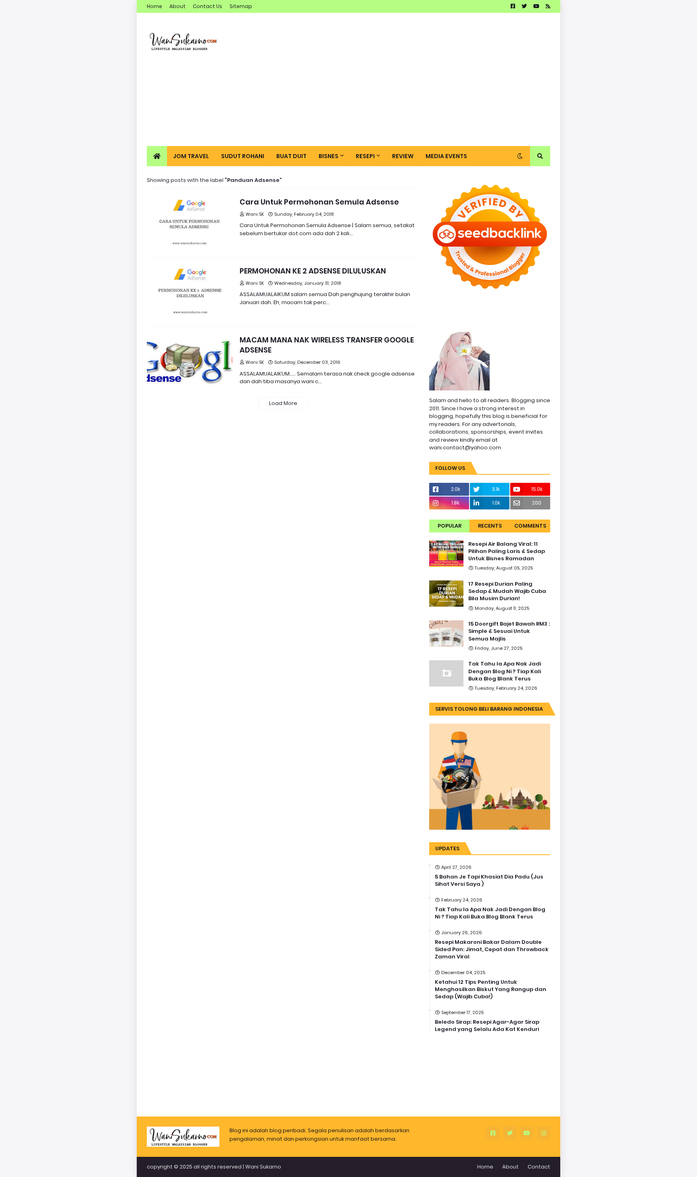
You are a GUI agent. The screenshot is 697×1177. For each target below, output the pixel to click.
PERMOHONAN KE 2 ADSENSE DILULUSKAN (313, 271)
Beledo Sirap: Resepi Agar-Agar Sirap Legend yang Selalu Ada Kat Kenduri (487, 1025)
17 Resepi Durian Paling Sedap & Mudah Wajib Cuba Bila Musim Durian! (507, 591)
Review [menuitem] (402, 156)
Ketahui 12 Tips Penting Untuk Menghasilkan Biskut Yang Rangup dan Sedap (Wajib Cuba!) (490, 989)
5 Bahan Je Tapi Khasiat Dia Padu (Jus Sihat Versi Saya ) (489, 880)
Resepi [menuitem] (365, 156)
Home (154, 6)
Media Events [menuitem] (446, 156)
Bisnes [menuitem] (328, 156)
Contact (539, 1167)
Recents (490, 526)
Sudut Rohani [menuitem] (242, 156)
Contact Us (207, 6)
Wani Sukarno (263, 1167)
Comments (530, 526)
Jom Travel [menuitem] (191, 156)
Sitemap (241, 6)
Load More (283, 403)
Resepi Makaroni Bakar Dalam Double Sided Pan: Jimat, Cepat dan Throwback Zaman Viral (492, 949)
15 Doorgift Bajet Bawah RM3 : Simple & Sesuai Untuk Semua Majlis (509, 631)
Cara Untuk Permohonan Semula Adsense (319, 202)
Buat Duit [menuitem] (291, 156)
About (177, 6)
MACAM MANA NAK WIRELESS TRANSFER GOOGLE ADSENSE (327, 345)
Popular (449, 526)
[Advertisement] (403, 79)
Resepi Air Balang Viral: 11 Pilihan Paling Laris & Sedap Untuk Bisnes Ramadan (506, 551)
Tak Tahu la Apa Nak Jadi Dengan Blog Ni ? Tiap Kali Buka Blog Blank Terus (504, 671)
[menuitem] (157, 156)
